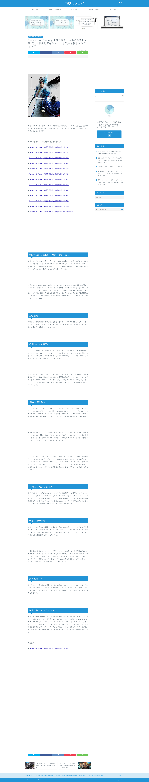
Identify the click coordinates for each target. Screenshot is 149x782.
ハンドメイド (113, 9)
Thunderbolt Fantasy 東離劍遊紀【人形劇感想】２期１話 (49, 152)
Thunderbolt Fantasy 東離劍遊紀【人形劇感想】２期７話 (49, 185)
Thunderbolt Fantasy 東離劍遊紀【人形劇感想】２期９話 (49, 195)
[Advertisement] (58, 67)
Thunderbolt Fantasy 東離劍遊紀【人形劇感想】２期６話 (49, 179)
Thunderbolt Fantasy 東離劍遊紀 (36, 36)
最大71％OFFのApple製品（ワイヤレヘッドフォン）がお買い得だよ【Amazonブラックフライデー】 (110, 173)
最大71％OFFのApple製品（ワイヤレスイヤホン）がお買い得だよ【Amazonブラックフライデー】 (110, 182)
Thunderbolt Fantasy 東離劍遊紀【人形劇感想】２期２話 (49, 158)
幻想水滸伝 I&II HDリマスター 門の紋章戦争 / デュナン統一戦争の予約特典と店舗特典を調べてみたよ (110, 160)
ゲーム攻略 (35, 9)
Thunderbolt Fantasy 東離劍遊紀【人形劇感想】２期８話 (49, 190)
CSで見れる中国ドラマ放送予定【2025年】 (110, 166)
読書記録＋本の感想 (94, 9)
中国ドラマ (74, 9)
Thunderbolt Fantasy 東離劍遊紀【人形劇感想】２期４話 (49, 169)
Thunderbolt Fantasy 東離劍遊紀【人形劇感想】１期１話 (49, 147)
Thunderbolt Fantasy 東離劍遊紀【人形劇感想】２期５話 (49, 174)
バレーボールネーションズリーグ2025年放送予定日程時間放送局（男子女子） (110, 152)
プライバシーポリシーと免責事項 (34, 779)
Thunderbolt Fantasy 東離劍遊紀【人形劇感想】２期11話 (49, 201)
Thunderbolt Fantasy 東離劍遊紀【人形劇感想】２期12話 (49, 206)
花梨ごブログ (74, 3)
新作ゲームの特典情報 (55, 9)
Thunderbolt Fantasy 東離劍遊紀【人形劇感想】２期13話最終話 (51, 212)
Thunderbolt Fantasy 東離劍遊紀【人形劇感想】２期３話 (49, 163)
